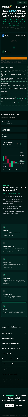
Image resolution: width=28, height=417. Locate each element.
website (18, 98)
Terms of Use (18, 62)
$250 (22, 35)
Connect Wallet (22, 2)
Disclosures (24, 415)
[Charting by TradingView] (4, 166)
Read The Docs (19, 405)
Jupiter (24, 98)
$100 (19, 35)
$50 (16, 35)
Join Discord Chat (9, 405)
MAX (25, 35)
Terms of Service (18, 415)
